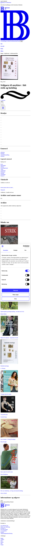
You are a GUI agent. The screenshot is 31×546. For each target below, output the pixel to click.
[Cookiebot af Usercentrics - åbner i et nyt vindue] (23, 246)
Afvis (15, 298)
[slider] (15, 68)
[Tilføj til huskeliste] (3, 108)
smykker (2, 156)
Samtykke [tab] (5, 250)
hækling (2, 153)
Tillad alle (15, 290)
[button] (15, 501)
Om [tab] (25, 250)
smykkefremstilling (5, 155)
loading (2, 105)
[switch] (27, 275)
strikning (3, 152)
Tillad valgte (15, 294)
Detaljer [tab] (16, 250)
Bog (2, 101)
